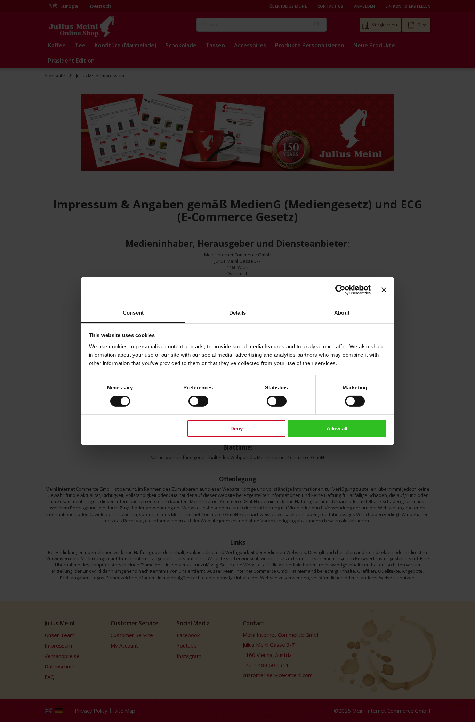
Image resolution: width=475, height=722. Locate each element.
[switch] (198, 401)
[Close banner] (383, 289)
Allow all (337, 428)
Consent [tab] (133, 312)
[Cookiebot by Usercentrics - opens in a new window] (340, 290)
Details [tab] (237, 312)
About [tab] (341, 312)
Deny (236, 428)
